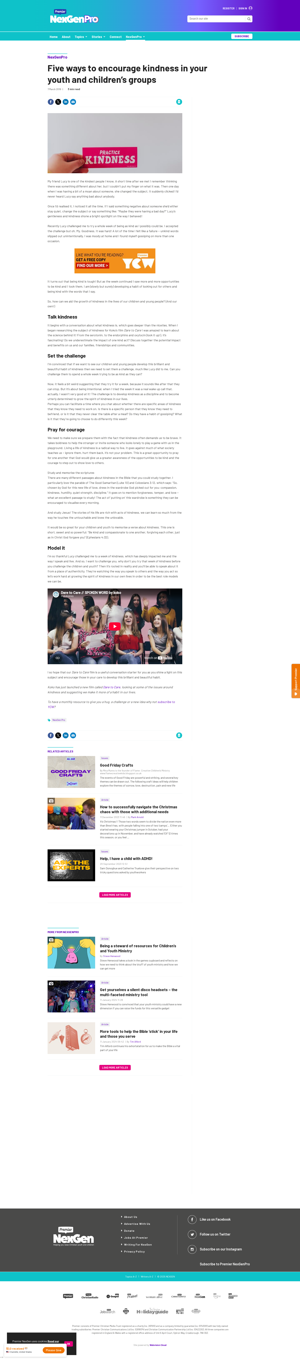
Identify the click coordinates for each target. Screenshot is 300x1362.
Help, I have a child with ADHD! (126, 858)
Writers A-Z (147, 1276)
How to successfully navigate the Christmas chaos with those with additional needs (138, 809)
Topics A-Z (131, 1276)
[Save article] (179, 102)
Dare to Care (111, 687)
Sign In (243, 8)
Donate (129, 1230)
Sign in (137, 94)
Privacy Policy (134, 1251)
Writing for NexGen (138, 1244)
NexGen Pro (59, 719)
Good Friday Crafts (116, 765)
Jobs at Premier (136, 1237)
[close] (182, 94)
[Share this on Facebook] (51, 102)
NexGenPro (57, 57)
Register (229, 8)
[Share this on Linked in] (65, 102)
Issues (104, 758)
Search (249, 19)
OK (68, 1343)
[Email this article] (73, 102)
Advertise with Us (137, 1223)
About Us (130, 1216)
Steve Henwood (111, 956)
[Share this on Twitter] (58, 102)
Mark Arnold (137, 817)
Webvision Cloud (158, 1345)
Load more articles (115, 894)
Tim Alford (135, 1041)
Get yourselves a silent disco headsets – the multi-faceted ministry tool (138, 992)
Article (105, 799)
